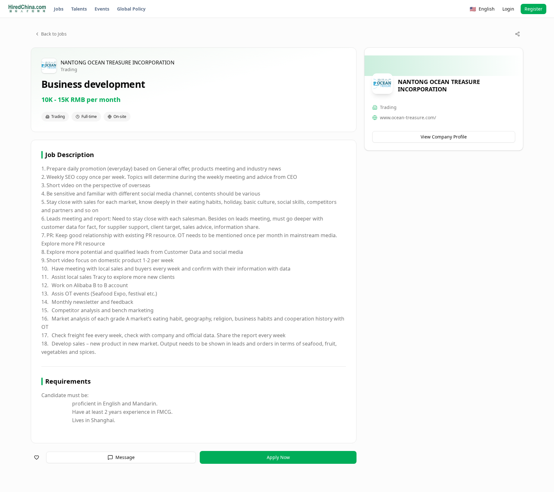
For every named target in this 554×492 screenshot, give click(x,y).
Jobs (58, 9)
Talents (79, 9)
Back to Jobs (54, 34)
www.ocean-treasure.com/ (408, 117)
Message (125, 457)
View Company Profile (444, 137)
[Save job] (36, 457)
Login (508, 9)
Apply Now (278, 457)
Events (102, 9)
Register (533, 9)
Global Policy (131, 9)
